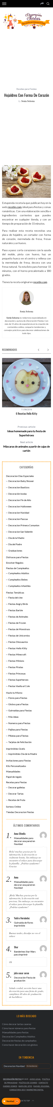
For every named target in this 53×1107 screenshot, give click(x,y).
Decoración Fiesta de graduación (24, 979)
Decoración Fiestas (12, 1079)
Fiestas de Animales (18, 616)
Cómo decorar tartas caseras (16, 1024)
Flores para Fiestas (17, 697)
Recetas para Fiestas (26, 89)
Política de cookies (28, 1083)
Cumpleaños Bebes (18, 579)
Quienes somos (10, 1086)
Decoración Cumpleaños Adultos (18, 1036)
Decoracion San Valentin (20, 531)
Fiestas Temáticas (15, 592)
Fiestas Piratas (15, 667)
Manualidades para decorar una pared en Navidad (24, 841)
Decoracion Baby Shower (21, 481)
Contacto (43, 1083)
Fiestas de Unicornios (19, 635)
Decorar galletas (16, 787)
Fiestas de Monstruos (19, 629)
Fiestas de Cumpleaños (17, 568)
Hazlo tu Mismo (14, 692)
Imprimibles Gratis (15, 748)
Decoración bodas (17, 493)
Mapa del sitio (25, 1086)
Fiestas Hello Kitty (17, 648)
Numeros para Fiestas (19, 723)
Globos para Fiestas (18, 704)
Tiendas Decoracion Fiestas (20, 812)
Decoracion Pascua (18, 519)
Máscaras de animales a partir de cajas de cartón (26, 446)
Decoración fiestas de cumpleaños (19, 1040)
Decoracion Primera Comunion (23, 525)
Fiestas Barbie (15, 610)
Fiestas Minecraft (17, 654)
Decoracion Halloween (19, 506)
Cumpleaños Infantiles (19, 585)
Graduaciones (15, 550)
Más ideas (13, 716)
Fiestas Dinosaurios (18, 641)
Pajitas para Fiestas (18, 729)
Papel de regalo (14, 776)
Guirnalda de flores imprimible (23, 924)
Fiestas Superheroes (18, 679)
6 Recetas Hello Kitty (26, 413)
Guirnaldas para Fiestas (20, 710)
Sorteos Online (13, 806)
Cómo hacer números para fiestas (19, 1028)
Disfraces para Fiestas (17, 557)
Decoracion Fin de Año (19, 500)
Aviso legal (35, 1079)
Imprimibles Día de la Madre (22, 753)
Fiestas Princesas (17, 673)
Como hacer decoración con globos (20, 1044)
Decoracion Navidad (18, 512)
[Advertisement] (26, 56)
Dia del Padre (15, 544)
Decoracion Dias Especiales (20, 476)
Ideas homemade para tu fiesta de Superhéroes (26, 431)
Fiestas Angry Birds (18, 603)
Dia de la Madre (16, 537)
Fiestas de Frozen (17, 622)
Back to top (24, 1101)
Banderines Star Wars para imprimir (25, 953)
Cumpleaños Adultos (18, 573)
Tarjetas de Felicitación (20, 742)
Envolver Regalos (14, 562)
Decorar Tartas (16, 793)
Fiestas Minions (16, 660)
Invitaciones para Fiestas (18, 760)
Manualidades (13, 771)
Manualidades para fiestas (15, 1032)
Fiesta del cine (15, 597)
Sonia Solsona (28, 101)
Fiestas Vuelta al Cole (19, 686)
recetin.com (14, 207)
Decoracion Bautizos (18, 487)
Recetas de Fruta (16, 800)
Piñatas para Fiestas (18, 735)
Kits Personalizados (16, 766)
